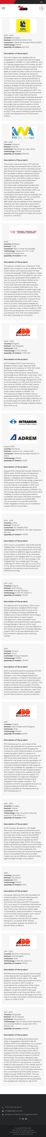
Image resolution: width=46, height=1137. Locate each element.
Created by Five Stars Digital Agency (23, 1132)
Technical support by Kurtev (23, 1134)
